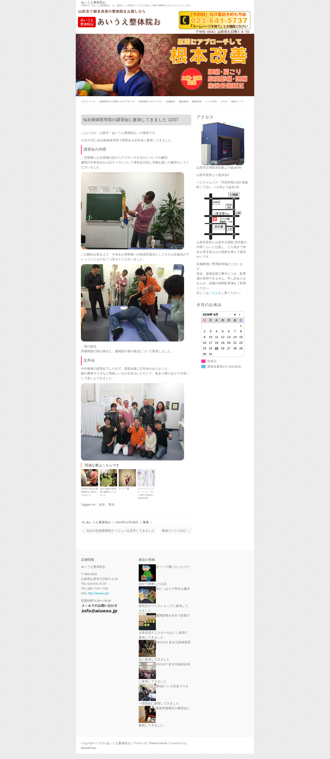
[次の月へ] (241, 314)
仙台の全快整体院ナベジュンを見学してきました (118, 530)
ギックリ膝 (124, 489)
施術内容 (197, 101)
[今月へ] (235, 314)
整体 (111, 504)
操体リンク (237, 101)
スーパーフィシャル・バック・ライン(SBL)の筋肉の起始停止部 (146, 493)
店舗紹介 (170, 101)
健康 (146, 522)
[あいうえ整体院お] (165, 9)
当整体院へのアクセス (150, 101)
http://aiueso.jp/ (98, 593)
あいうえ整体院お (93, 2)
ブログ (224, 101)
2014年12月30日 (126, 522)
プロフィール (88, 101)
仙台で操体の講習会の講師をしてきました (108, 492)
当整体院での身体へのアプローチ (117, 101)
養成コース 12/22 (176, 530)
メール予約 (211, 101)
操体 (102, 504)
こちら (213, 293)
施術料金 (184, 101)
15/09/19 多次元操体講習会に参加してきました (89, 492)
